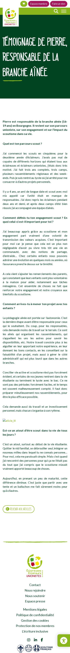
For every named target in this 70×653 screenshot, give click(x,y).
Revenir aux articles (20, 509)
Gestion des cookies (35, 620)
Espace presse (35, 601)
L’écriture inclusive (35, 631)
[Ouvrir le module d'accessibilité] (63, 640)
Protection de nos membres (35, 626)
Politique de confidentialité (35, 615)
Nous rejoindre (35, 590)
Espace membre (38, 3)
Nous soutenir (35, 596)
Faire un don (58, 3)
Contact (35, 585)
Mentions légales (35, 609)
